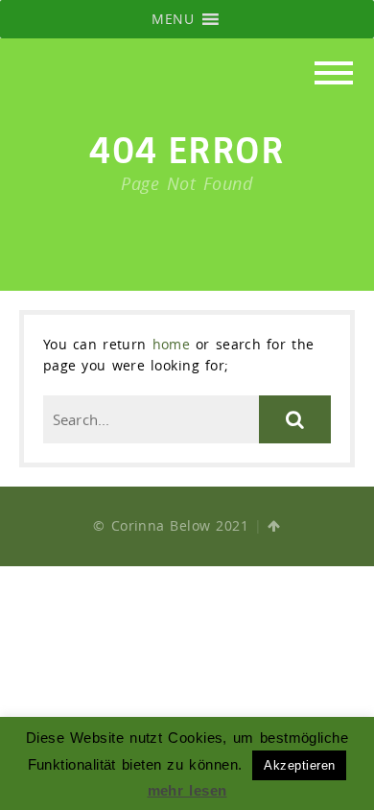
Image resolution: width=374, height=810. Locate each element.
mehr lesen (187, 790)
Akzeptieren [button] (299, 765)
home (171, 344)
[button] (173, 19)
